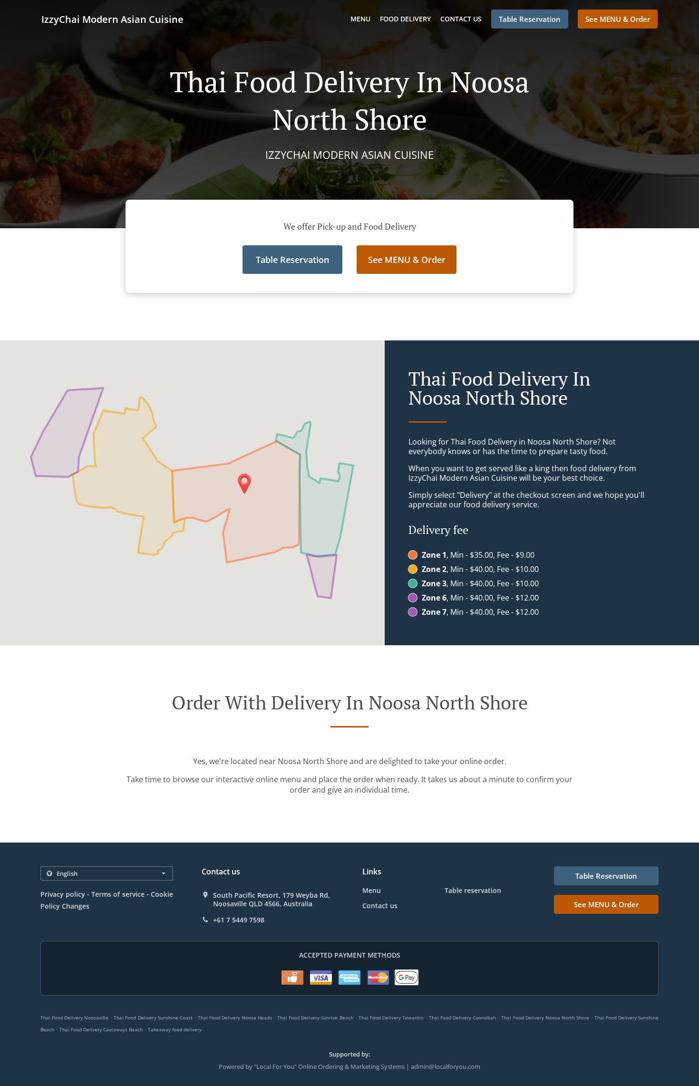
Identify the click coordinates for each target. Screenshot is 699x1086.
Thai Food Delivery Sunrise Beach (315, 1017)
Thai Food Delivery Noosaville (74, 1017)
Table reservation (473, 890)
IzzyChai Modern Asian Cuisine (112, 19)
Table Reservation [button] (530, 19)
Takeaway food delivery (175, 1029)
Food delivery (405, 18)
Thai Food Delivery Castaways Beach (101, 1029)
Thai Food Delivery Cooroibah (462, 1017)
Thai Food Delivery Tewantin (391, 1017)
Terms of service (117, 894)
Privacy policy (62, 894)
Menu (360, 18)
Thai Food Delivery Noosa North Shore (545, 1017)
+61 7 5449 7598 (238, 920)
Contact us (461, 18)
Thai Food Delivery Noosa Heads (235, 1017)
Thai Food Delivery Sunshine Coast (153, 1017)
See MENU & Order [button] (617, 19)
